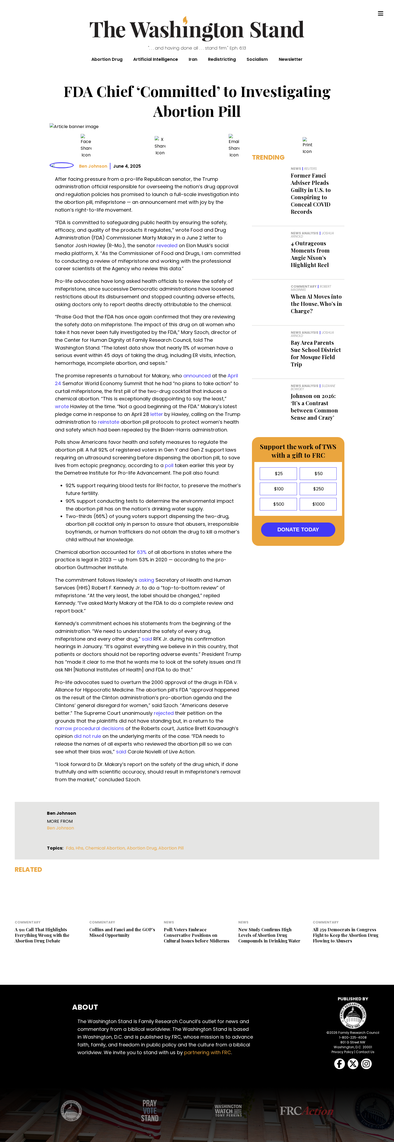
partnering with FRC (207, 1052)
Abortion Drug (106, 59)
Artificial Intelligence (155, 59)
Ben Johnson (93, 166)
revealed (167, 245)
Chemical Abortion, (106, 848)
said (147, 639)
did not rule (87, 736)
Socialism (257, 59)
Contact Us (365, 1052)
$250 (318, 489)
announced (197, 375)
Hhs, (80, 848)
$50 (318, 474)
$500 (278, 504)
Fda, (71, 848)
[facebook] (86, 146)
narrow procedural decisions (89, 728)
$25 (278, 474)
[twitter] (160, 146)
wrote (62, 406)
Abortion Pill (171, 848)
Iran (193, 59)
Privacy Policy (343, 1052)
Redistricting (222, 59)
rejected (164, 713)
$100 (278, 489)
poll (169, 465)
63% (142, 552)
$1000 (318, 504)
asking (146, 580)
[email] (234, 146)
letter (156, 414)
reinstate (108, 422)
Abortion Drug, (142, 848)
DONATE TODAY (298, 529)
